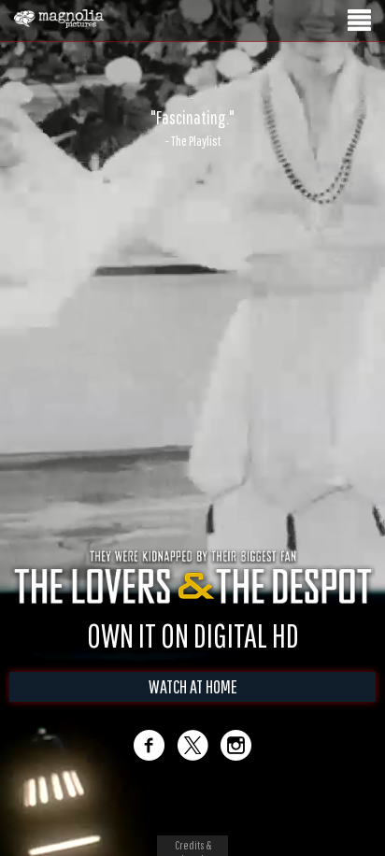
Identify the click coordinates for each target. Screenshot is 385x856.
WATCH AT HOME (193, 686)
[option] (192, 128)
